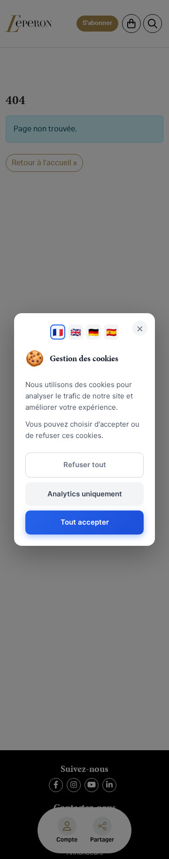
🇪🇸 (111, 332)
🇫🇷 (58, 332)
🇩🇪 (93, 332)
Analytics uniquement (84, 493)
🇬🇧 (75, 332)
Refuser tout (84, 464)
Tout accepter (85, 522)
